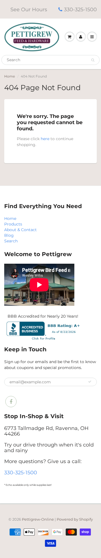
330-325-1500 (80, 9)
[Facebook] (11, 401)
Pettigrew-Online (38, 519)
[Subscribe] (90, 381)
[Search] (93, 60)
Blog (9, 235)
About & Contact (20, 229)
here (45, 138)
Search (11, 240)
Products (13, 224)
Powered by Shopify (75, 519)
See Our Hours (28, 9)
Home (9, 76)
